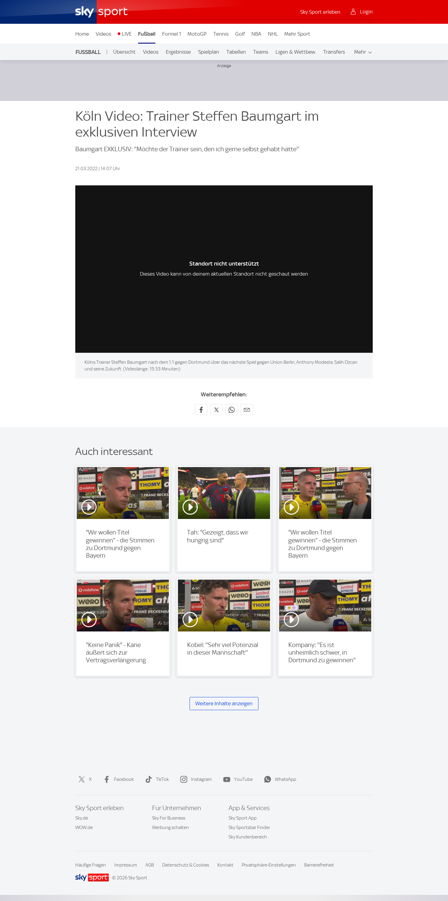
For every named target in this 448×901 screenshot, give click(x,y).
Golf (240, 34)
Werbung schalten (170, 827)
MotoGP (197, 34)
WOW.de (84, 827)
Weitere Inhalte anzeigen (224, 703)
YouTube (243, 779)
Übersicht (124, 52)
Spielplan (208, 52)
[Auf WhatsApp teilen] (232, 409)
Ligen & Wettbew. (296, 52)
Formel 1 (171, 34)
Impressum (125, 865)
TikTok (162, 779)
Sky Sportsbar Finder (249, 827)
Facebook (124, 779)
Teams (260, 52)
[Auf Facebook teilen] (201, 409)
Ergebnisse (178, 52)
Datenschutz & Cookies (185, 865)
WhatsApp (285, 779)
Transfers (334, 52)
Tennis (221, 34)
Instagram (201, 779)
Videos (103, 34)
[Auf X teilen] (216, 409)
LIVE (127, 34)
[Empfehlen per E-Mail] (247, 409)
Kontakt (225, 865)
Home (82, 34)
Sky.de (81, 818)
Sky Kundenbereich (248, 837)
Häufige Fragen (90, 865)
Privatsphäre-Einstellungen (269, 865)
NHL (273, 34)
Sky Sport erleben (320, 12)
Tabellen (236, 52)
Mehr (360, 52)
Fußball (146, 34)
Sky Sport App (243, 818)
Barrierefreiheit (319, 865)
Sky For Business (168, 818)
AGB (149, 865)
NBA (256, 34)
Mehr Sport (297, 34)
